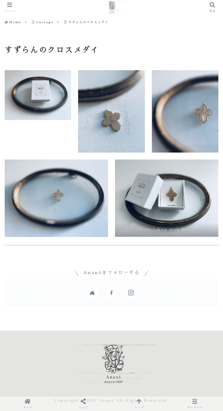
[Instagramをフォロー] (130, 292)
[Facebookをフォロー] (111, 292)
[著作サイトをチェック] (92, 292)
